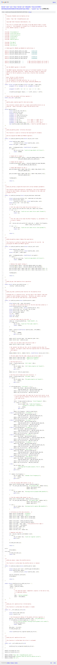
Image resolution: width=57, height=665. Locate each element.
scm (11, 7)
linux (15, 7)
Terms (16, 662)
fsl (40, 9)
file (30, 12)
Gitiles (8, 662)
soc (38, 9)
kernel (3, 7)
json (54, 662)
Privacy (12, 662)
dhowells (28, 7)
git (23, 7)
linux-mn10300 (36, 7)
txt (51, 662)
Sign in (54, 2)
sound (34, 9)
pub (7, 7)
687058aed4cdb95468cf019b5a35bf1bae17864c (15, 9)
